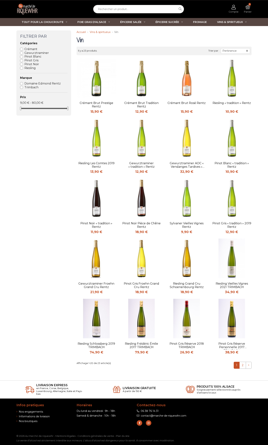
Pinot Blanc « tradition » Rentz (232, 165)
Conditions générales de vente (95, 435)
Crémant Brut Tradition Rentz (141, 104)
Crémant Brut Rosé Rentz (187, 103)
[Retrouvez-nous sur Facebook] (139, 423)
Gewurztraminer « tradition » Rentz (141, 165)
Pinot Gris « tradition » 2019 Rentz (231, 225)
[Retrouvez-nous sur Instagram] (148, 423)
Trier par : (213, 50)
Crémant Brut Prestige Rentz (96, 104)
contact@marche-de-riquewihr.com (163, 415)
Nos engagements (31, 411)
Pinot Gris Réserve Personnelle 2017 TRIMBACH (231, 346)
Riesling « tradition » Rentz (232, 103)
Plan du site (122, 435)
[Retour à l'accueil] (33, 9)
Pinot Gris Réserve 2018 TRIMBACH (187, 345)
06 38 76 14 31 (150, 411)
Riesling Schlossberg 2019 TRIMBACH (96, 345)
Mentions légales (65, 435)
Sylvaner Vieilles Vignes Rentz (186, 225)
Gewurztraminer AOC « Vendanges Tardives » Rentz (187, 165)
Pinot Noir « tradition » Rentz (96, 225)
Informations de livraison (34, 416)
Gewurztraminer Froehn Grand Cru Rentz (96, 285)
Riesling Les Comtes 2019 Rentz (96, 165)
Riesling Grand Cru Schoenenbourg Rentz (187, 285)
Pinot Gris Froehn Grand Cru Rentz (141, 285)
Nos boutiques (28, 421)
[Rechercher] (180, 9)
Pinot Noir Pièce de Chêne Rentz (141, 225)
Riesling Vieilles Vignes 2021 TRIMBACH (232, 285)
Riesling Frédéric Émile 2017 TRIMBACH (141, 345)
